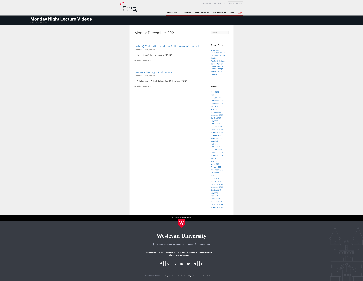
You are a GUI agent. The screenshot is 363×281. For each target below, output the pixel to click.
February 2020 (216, 181)
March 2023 (215, 124)
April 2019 (214, 196)
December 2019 (217, 184)
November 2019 (217, 187)
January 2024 (216, 112)
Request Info (206, 3)
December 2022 (217, 129)
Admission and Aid (202, 13)
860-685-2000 (204, 244)
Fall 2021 (139, 60)
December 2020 (217, 170)
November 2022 (217, 132)
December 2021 (217, 152)
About (232, 13)
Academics (186, 13)
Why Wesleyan (173, 13)
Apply (220, 3)
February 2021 (216, 167)
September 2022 (217, 138)
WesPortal (170, 252)
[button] (240, 13)
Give (225, 3)
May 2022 (214, 141)
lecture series (147, 60)
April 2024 (215, 109)
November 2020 (217, 173)
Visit (214, 3)
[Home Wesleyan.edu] (181, 223)
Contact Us (151, 252)
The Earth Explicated (218, 61)
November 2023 (217, 115)
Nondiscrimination (212, 276)
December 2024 (217, 101)
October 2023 (216, 118)
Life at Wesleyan (219, 13)
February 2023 (216, 127)
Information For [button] (235, 3)
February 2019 (216, 202)
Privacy (174, 276)
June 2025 (215, 92)
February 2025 (216, 98)
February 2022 (216, 150)
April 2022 (214, 144)
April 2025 (214, 95)
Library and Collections (179, 255)
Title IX (180, 276)
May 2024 (214, 106)
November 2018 (217, 207)
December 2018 (217, 204)
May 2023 (214, 121)
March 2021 (215, 164)
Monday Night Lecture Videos (61, 19)
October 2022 (216, 135)
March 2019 (215, 199)
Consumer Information (199, 276)
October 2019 (216, 190)
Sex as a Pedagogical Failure (153, 72)
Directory (181, 252)
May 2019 (214, 193)
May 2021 (214, 158)
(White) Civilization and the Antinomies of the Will (167, 46)
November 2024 (217, 104)
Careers (161, 252)
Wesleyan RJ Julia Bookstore (199, 252)
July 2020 (214, 176)
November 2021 (217, 155)
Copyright (168, 276)
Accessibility (187, 276)
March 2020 (215, 178)
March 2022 (215, 147)
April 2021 (214, 161)
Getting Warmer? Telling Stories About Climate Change (218, 66)
